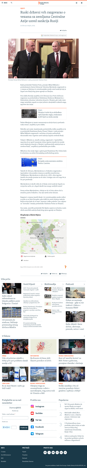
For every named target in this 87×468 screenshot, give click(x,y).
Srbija (4, 356)
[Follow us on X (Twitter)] (49, 452)
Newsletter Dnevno (27, 461)
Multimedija (50, 284)
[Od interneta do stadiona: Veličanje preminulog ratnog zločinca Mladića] (11, 312)
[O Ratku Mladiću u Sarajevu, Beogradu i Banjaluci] (48, 289)
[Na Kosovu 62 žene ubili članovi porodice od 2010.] (48, 304)
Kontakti (3, 461)
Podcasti (70, 284)
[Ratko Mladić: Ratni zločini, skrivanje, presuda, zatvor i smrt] (75, 316)
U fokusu (6, 336)
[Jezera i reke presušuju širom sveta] (48, 311)
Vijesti (22, 8)
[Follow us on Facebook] (45, 452)
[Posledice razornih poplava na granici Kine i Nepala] (48, 296)
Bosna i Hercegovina (66, 356)
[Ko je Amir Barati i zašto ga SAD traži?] (15, 374)
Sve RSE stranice (6, 455)
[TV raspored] (65, 452)
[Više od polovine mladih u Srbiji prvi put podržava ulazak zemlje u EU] (15, 346)
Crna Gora (6, 383)
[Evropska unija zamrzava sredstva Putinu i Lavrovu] (29, 162)
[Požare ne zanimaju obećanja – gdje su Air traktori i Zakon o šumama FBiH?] (75, 292)
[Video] (81, 3)
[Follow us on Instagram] (57, 452)
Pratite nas (24, 428)
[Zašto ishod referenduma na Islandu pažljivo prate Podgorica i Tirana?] (11, 288)
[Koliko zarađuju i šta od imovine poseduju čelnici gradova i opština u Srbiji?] (72, 374)
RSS (2, 458)
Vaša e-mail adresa (8, 414)
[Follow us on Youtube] (53, 452)
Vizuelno (24, 455)
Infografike (34, 356)
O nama (3, 451)
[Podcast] (76, 3)
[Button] (63, 30)
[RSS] (61, 452)
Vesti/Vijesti (29, 284)
